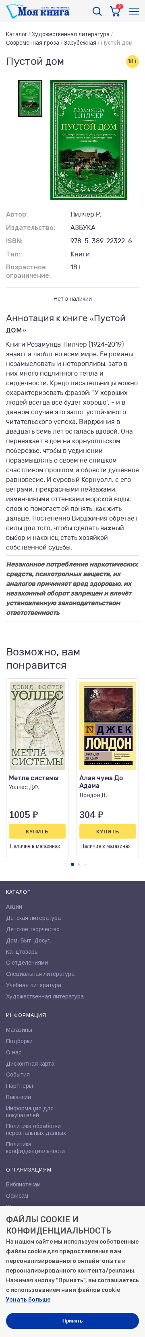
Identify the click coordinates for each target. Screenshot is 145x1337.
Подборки (19, 1041)
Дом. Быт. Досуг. (28, 940)
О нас (13, 1052)
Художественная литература (71, 34)
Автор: (17, 214)
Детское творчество (33, 929)
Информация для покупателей (30, 1111)
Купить (37, 832)
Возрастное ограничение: (28, 271)
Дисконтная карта (30, 1063)
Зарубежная (80, 42)
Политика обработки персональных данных (36, 1129)
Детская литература (33, 918)
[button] (72, 864)
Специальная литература (40, 974)
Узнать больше (28, 1299)
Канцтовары (22, 952)
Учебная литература (33, 985)
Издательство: (30, 227)
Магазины (19, 1030)
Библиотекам (23, 1184)
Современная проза (32, 42)
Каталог (16, 34)
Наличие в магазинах (35, 846)
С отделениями (27, 962)
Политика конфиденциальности (35, 1147)
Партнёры (19, 1086)
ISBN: (14, 241)
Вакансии (18, 1097)
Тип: (13, 254)
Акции (14, 906)
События (18, 1074)
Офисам (17, 1195)
